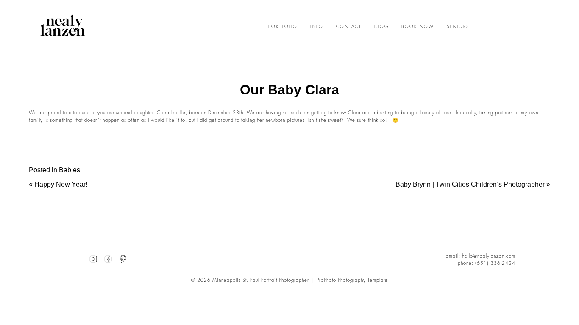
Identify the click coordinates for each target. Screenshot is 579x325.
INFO (316, 27)
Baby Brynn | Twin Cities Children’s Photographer (472, 184)
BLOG (381, 27)
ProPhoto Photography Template (352, 280)
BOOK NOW (417, 27)
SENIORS (458, 27)
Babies (69, 170)
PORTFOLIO (283, 27)
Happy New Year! (58, 184)
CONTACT (349, 27)
